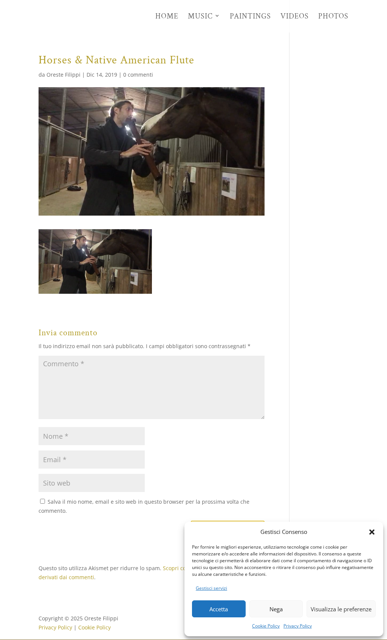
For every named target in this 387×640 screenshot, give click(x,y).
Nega (276, 609)
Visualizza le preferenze (341, 609)
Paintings (250, 16)
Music (200, 16)
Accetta (218, 609)
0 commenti (138, 74)
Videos (294, 16)
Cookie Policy (266, 626)
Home (166, 16)
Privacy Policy (297, 626)
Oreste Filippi (63, 74)
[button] (372, 532)
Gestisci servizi (211, 588)
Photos (333, 16)
